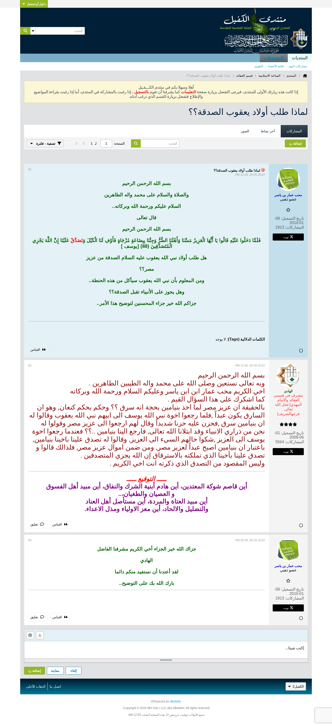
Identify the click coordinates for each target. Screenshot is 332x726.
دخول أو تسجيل (36, 4)
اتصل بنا (55, 686)
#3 (30, 540)
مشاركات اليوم (298, 66)
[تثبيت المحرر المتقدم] (40, 635)
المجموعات (274, 58)
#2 (30, 365)
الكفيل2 (298, 686)
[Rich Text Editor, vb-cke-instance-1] (166, 649)
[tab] (294, 131)
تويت (286, 237)
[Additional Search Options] (32, 31)
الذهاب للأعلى (35, 686)
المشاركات (294, 131)
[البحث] (25, 31)
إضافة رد (34, 671)
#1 (30, 169)
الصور (245, 131)
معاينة (55, 671)
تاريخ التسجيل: (292, 218)
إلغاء (73, 671)
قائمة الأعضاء (276, 66)
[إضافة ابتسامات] (30, 635)
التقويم (259, 66)
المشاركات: (294, 227)
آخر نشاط (268, 131)
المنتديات (300, 58)
